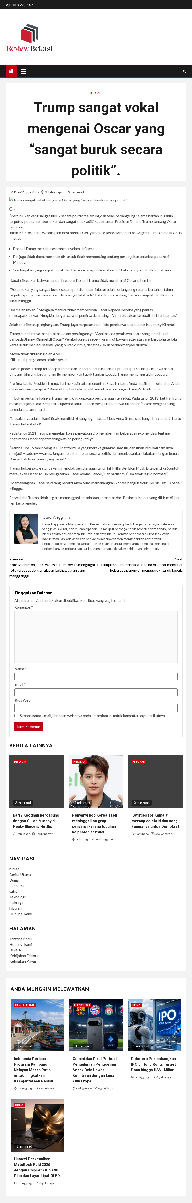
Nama (20, 668)
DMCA (15, 950)
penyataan (83, 433)
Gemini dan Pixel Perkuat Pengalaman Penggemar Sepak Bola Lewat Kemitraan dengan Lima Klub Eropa (95, 1070)
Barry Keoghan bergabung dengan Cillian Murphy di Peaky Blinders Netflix (36, 821)
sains (13, 891)
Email (20, 684)
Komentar (23, 607)
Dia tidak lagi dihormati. (147, 473)
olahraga (16, 902)
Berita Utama (20, 874)
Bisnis (136, 1005)
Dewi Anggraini (25, 192)
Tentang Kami (20, 938)
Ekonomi (16, 885)
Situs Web (22, 700)
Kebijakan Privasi (23, 961)
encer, (97, 473)
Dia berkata (72, 389)
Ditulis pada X (171, 483)
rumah (14, 869)
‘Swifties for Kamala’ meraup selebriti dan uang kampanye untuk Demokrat (155, 821)
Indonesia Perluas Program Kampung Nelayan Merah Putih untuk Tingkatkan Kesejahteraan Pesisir (34, 1070)
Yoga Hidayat (47, 1088)
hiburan (15, 908)
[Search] (184, 71)
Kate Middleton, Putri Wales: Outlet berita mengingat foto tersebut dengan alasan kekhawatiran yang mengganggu (52, 567)
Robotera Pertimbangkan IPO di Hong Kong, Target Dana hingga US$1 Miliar (153, 1064)
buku (25, 424)
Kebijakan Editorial (24, 955)
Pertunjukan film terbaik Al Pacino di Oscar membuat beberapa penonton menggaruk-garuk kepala (140, 564)
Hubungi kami (20, 913)
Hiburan (95, 93)
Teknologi (17, 897)
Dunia (14, 880)
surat (169, 270)
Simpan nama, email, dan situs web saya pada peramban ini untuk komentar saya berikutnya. (93, 715)
